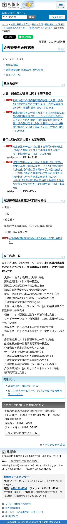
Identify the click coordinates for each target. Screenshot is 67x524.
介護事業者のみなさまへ (15, 28)
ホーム (5, 24)
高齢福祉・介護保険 (54, 24)
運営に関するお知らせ (40, 28)
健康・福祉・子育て (20, 24)
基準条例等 (12, 65)
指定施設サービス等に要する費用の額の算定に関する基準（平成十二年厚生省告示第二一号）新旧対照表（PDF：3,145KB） (38, 150)
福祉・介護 (37, 24)
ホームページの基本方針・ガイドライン (24, 512)
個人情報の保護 (12, 508)
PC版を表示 (57, 17)
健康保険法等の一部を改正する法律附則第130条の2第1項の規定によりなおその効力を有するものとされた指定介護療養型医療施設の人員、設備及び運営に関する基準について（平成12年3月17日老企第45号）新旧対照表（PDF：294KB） (38, 121)
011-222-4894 (19, 488)
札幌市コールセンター (16, 477)
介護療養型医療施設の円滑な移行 (24, 69)
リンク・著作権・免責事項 (18, 503)
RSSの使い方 (11, 516)
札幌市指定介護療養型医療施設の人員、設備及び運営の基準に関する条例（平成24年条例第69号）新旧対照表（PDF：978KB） (38, 104)
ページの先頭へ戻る (54, 444)
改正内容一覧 (13, 74)
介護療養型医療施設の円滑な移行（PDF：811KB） (35, 240)
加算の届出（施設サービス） (24, 385)
